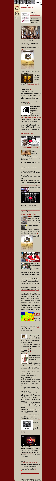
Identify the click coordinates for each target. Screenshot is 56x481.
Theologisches (17, 8)
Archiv (16, 17)
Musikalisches (17, 7)
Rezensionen (17, 13)
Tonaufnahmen (17, 12)
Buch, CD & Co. (17, 14)
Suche (16, 18)
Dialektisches (17, 9)
